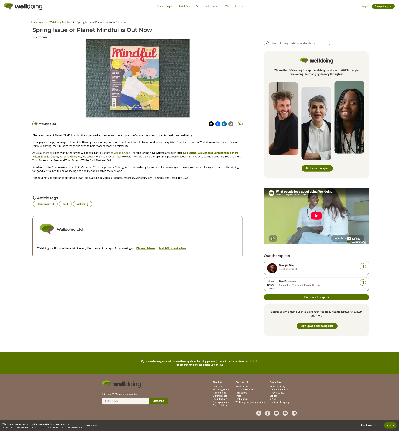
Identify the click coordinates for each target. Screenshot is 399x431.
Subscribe (158, 401)
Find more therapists (316, 297)
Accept (390, 425)
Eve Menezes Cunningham (213, 152)
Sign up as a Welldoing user (317, 326)
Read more (91, 425)
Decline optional (370, 425)
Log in (365, 6)
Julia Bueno (189, 152)
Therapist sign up (383, 6)
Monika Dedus (49, 156)
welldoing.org (122, 152)
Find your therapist (317, 168)
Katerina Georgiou (70, 156)
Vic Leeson (88, 156)
